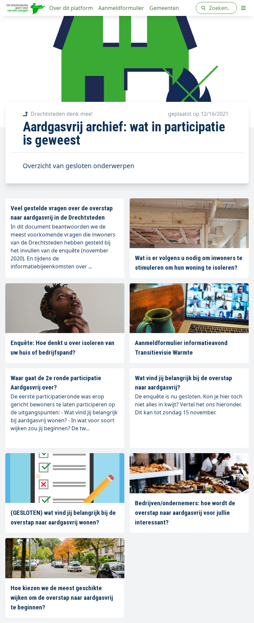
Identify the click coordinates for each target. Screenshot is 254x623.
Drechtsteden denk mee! (62, 113)
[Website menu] (243, 8)
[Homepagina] (26, 8)
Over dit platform (71, 8)
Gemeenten (164, 8)
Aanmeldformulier (121, 8)
